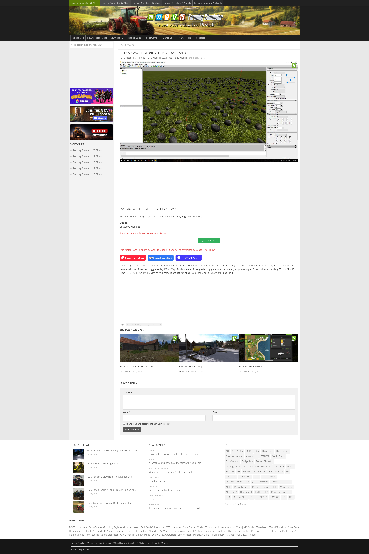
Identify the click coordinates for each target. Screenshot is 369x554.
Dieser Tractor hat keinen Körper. (166, 490)
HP (287, 471)
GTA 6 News (241, 504)
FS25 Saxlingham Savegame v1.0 (103, 463)
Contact (85, 549)
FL (227, 471)
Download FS (116, 37)
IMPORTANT (245, 476)
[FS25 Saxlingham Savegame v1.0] (78, 467)
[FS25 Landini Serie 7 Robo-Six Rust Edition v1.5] (78, 494)
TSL (284, 497)
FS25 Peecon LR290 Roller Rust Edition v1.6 (109, 476)
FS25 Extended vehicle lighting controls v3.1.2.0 (111, 450)
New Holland (246, 492)
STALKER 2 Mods (277, 527)
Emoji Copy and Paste (182, 530)
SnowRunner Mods (193, 527)
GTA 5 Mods (126, 534)
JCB (247, 481)
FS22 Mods (210, 527)
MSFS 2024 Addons (246, 534)
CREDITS (265, 456)
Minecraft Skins (201, 534)
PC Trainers (257, 530)
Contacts (200, 37)
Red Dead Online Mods (152, 527)
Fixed (151, 499)
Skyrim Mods (184, 534)
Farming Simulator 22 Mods (87, 156)
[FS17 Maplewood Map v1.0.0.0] (209, 348)
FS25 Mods (76, 530)
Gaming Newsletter (239, 530)
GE (238, 471)
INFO (256, 476)
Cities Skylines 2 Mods (276, 530)
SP (252, 497)
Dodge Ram (247, 461)
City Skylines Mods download (124, 527)
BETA (248, 451)
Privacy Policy (162, 423)
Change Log (267, 451)
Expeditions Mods (145, 530)
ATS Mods (248, 527)
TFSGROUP (262, 497)
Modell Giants (286, 487)
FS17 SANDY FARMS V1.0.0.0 (254, 366)
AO (227, 451)
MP (227, 492)
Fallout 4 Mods (142, 534)
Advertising (76, 549)
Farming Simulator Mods (84, 3)
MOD (274, 487)
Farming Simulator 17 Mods (87, 168)
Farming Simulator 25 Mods (82, 543)
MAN (228, 487)
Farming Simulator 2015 (259, 466)
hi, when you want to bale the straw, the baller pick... (176, 462)
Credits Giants (278, 456)
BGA (257, 451)
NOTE (257, 492)
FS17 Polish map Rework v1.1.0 (136, 366)
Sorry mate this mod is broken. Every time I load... (174, 454)
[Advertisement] (209, 185)
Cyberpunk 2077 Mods (230, 527)
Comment (127, 392)
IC (235, 476)
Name (126, 412)
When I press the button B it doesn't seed (170, 472)
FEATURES (279, 466)
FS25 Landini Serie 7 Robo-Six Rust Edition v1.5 (111, 489)
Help (190, 37)
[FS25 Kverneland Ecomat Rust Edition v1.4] (78, 507)
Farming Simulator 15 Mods (87, 174)
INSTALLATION (269, 476)
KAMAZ (274, 481)
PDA (266, 492)
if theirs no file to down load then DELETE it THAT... (175, 508)
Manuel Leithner (241, 487)
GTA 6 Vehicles (173, 527)
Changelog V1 (282, 451)
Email (216, 412)
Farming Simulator (150, 325)
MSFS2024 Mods (78, 527)
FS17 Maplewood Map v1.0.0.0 (195, 366)
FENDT (290, 466)
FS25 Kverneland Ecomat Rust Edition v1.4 (108, 503)
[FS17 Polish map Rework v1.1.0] (149, 348)
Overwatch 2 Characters (164, 534)
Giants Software (276, 471)
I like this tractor (157, 481)
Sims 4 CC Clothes (125, 530)
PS (290, 492)
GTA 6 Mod (261, 527)
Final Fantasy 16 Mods (222, 534)
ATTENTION (237, 451)
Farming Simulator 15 (235, 466)
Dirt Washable (232, 461)
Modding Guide (134, 37)
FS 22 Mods (162, 530)
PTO (228, 497)
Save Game (294, 527)
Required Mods (240, 497)
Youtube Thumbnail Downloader (211, 530)
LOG (283, 481)
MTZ (235, 492)
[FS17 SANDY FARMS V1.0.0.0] (268, 348)
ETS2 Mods (108, 530)
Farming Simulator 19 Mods (87, 162)
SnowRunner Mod (98, 527)
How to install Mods (97, 37)
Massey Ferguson (260, 487)
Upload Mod (78, 37)
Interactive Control (234, 481)
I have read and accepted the (148, 423)
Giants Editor (169, 37)
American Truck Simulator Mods (102, 534)
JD (253, 481)
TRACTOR (274, 497)
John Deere (263, 481)
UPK (291, 497)
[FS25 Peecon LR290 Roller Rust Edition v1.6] (78, 480)
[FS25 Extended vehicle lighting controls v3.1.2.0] (78, 454)
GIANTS (246, 471)
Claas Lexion (251, 456)
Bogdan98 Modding (134, 325)
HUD (228, 476)
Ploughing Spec (278, 492)
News (181, 37)
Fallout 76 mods (92, 530)
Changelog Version (234, 456)
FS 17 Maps (127, 45)
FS (160, 325)
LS (290, 481)
